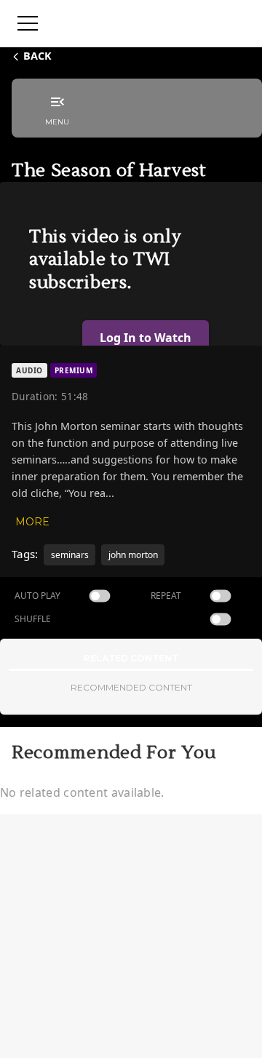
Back (37, 56)
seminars (70, 555)
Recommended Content (131, 687)
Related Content (131, 658)
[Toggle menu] (28, 23)
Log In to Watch (145, 338)
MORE (32, 521)
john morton (133, 555)
